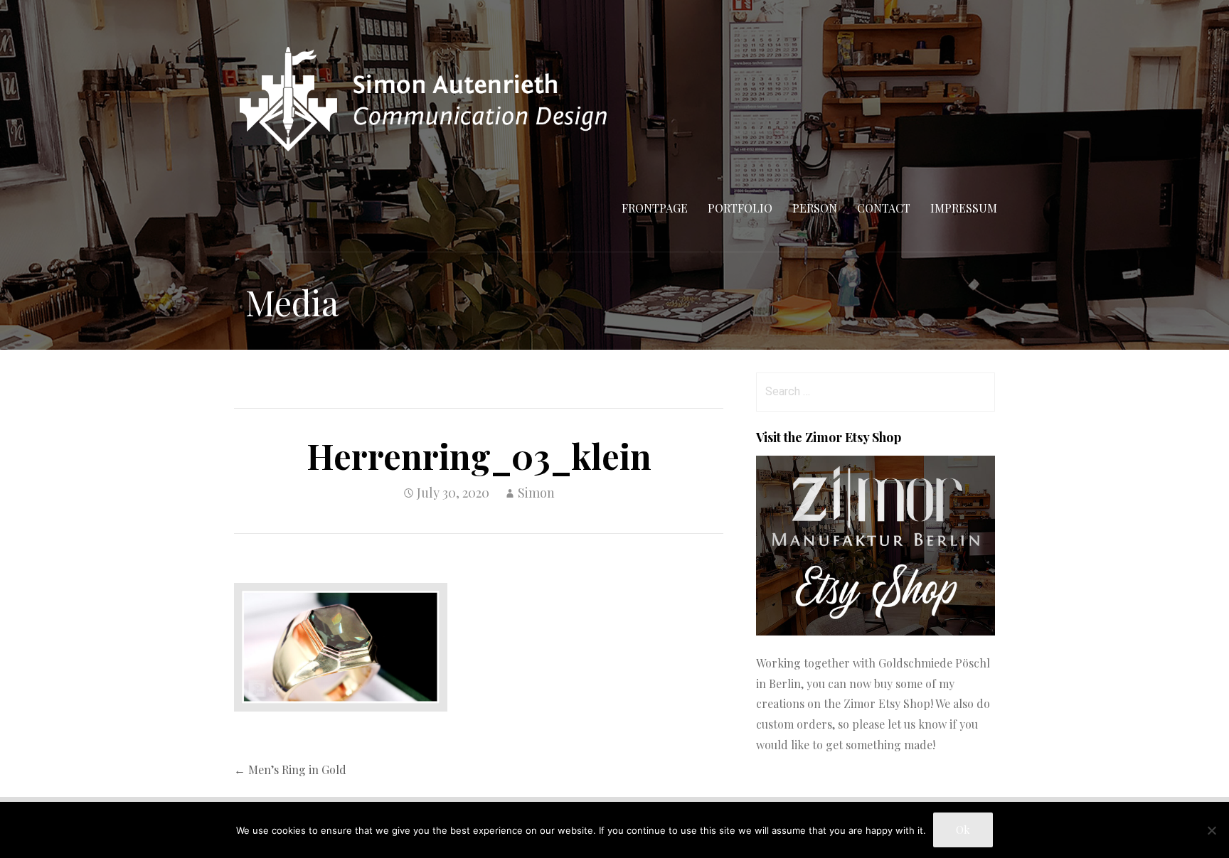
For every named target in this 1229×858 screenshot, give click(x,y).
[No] (1211, 830)
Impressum (963, 207)
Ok (963, 829)
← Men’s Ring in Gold (290, 769)
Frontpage (655, 207)
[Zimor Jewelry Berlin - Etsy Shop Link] (875, 630)
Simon (536, 492)
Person (814, 207)
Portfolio (740, 207)
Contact (883, 207)
